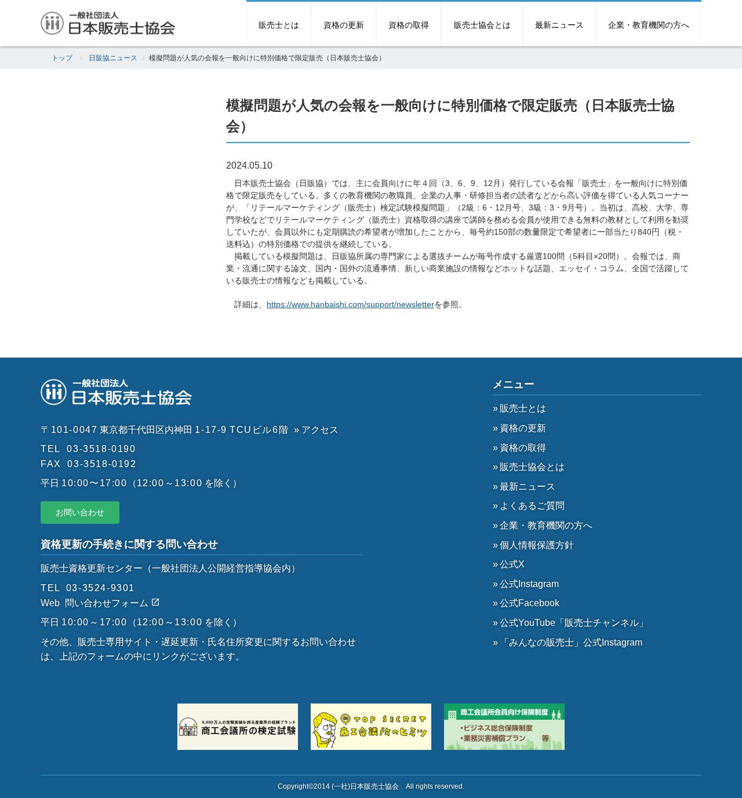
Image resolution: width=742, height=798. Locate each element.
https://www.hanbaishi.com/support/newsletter (350, 304)
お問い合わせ (80, 512)
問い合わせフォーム (108, 603)
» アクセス (316, 430)
